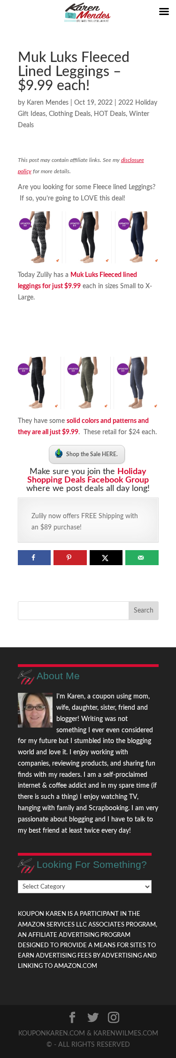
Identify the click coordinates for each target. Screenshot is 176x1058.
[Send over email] (142, 557)
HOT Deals (110, 114)
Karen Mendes (48, 103)
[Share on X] (106, 557)
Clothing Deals (70, 114)
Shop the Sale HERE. (92, 454)
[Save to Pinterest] (70, 557)
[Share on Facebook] (34, 557)
